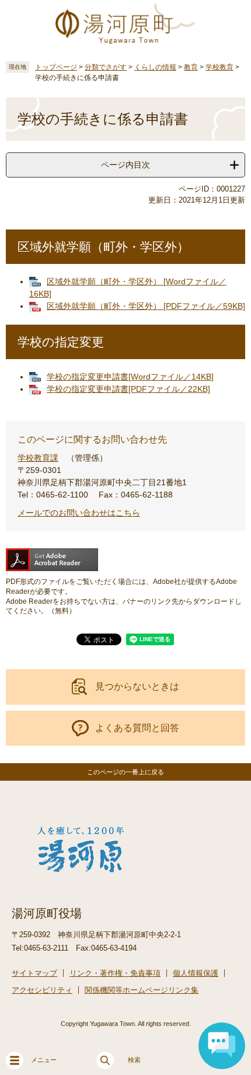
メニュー (44, 1059)
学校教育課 (38, 457)
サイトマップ (34, 973)
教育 (191, 67)
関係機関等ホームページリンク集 (141, 990)
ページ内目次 (125, 164)
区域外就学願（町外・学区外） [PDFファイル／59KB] (146, 306)
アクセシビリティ (42, 990)
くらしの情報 (155, 67)
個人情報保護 (195, 973)
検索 (134, 1059)
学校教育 (219, 67)
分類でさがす (106, 67)
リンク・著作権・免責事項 (115, 973)
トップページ (56, 67)
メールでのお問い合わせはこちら (79, 512)
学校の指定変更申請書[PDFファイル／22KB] (128, 389)
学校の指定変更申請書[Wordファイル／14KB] (130, 376)
